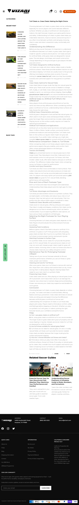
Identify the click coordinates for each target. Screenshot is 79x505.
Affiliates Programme (7, 466)
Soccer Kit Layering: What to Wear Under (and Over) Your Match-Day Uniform (22, 117)
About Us (4, 444)
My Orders (31, 447)
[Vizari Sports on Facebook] (2, 428)
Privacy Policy (32, 451)
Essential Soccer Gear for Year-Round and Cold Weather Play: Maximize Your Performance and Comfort (39, 382)
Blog (2, 451)
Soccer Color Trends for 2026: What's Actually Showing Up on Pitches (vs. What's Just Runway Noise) (22, 93)
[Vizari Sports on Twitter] (13, 428)
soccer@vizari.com (65, 420)
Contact (3, 458)
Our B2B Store (5, 462)
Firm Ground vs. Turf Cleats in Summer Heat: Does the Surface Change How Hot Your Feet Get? (22, 66)
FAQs (3, 447)
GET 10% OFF (5, 254)
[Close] (5, 246)
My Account (31, 444)
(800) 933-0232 (45, 420)
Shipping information (7, 455)
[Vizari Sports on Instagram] (8, 428)
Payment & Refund (33, 455)
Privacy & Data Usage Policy (36, 458)
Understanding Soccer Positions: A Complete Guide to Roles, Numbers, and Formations (62, 381)
